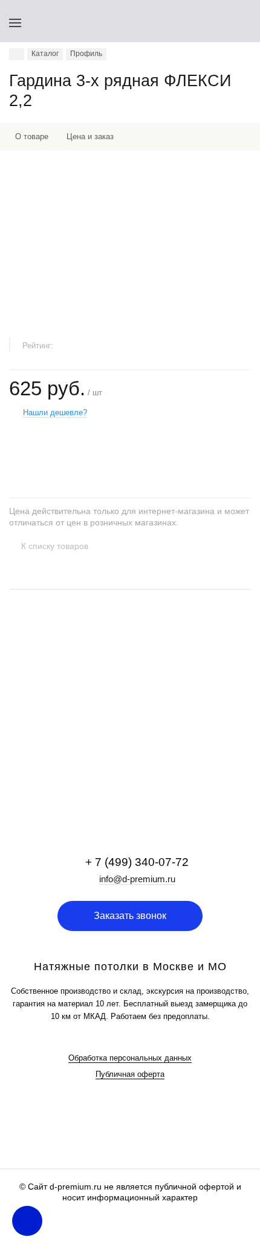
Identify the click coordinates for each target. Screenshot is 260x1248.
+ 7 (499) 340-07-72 (137, 862)
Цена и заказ (90, 136)
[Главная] (16, 54)
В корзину (130, 777)
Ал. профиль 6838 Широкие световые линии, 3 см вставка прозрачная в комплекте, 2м (116, 706)
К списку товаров (54, 546)
